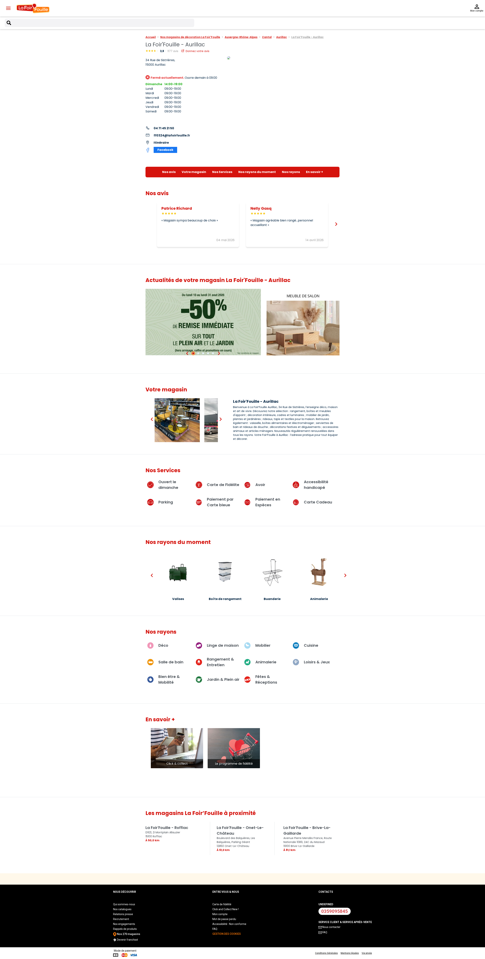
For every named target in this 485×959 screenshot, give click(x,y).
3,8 (162, 51)
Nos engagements (124, 924)
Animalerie (265, 662)
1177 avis (173, 51)
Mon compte (220, 914)
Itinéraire (161, 142)
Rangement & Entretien (220, 662)
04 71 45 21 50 (164, 128)
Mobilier (263, 645)
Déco (163, 645)
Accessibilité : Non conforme (229, 924)
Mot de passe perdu (224, 919)
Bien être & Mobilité (169, 679)
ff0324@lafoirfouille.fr (172, 135)
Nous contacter (331, 927)
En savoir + (314, 172)
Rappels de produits (125, 928)
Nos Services (222, 172)
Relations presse (123, 914)
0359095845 (334, 911)
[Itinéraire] (283, 58)
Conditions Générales (326, 953)
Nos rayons (291, 172)
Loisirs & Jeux (317, 662)
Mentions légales (350, 953)
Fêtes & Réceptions (266, 679)
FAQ (214, 928)
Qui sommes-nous (124, 904)
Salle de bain (170, 662)
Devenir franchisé (127, 939)
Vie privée (367, 953)
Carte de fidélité (221, 904)
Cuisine (311, 645)
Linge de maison (223, 645)
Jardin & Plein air (223, 679)
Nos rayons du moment (257, 172)
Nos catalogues (122, 909)
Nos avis (169, 172)
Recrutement (121, 919)
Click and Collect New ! (225, 909)
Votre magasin (194, 172)
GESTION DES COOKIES (226, 933)
